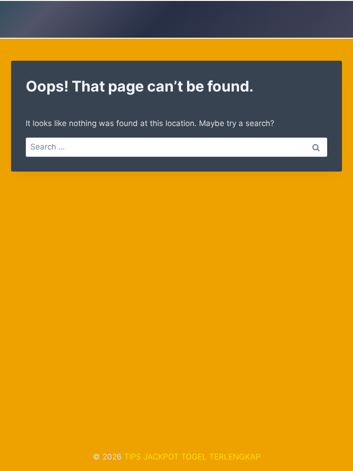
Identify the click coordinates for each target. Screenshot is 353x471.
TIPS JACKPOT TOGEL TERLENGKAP (192, 456)
